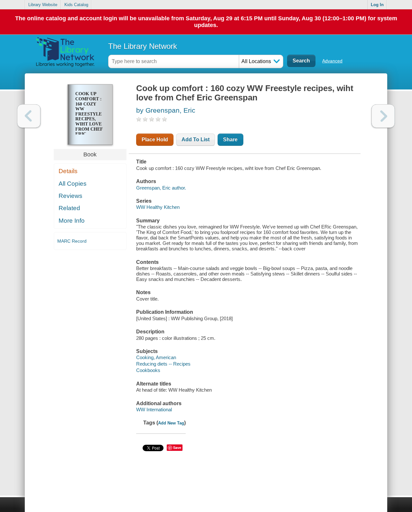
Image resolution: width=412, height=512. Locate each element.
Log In (377, 4)
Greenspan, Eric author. (161, 188)
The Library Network (142, 46)
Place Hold (155, 139)
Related (69, 208)
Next (383, 116)
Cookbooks (148, 370)
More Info (72, 220)
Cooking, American (156, 357)
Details (68, 171)
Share (230, 139)
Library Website (42, 4)
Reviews (70, 195)
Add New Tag (171, 423)
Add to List (196, 139)
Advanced (332, 60)
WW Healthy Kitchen (158, 207)
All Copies (73, 183)
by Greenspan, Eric (165, 110)
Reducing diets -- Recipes (163, 364)
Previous (29, 116)
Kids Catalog (76, 4)
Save (177, 447)
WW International (154, 409)
